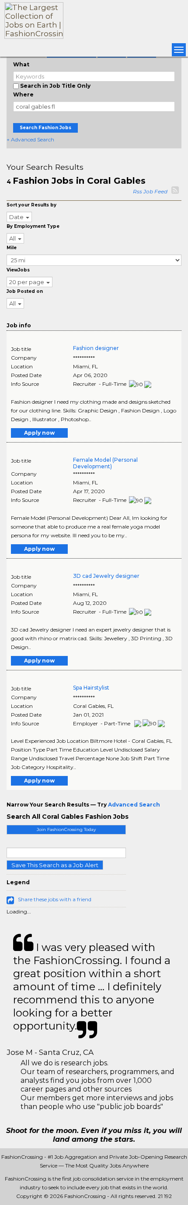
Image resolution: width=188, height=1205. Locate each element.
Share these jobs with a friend (54, 899)
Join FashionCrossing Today (66, 829)
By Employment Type (33, 226)
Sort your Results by (31, 205)
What (21, 64)
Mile (12, 248)
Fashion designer (96, 348)
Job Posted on (25, 291)
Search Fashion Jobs (45, 127)
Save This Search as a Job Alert (54, 865)
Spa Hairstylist (91, 687)
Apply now (39, 432)
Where (23, 94)
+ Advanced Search (30, 139)
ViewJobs (18, 270)
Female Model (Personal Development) (105, 463)
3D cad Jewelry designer (106, 576)
